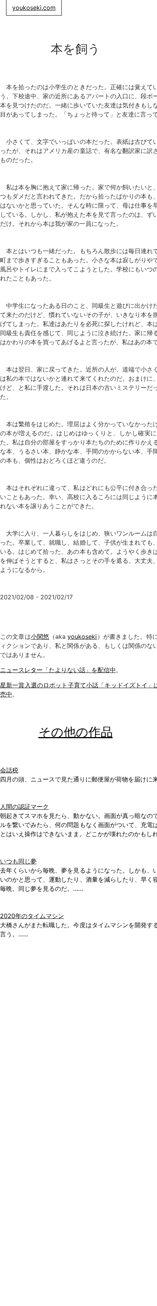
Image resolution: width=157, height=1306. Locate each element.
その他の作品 (75, 732)
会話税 (9, 770)
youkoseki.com (34, 7)
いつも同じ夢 (18, 861)
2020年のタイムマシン (32, 916)
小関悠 (40, 636)
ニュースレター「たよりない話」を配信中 (58, 670)
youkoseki (82, 636)
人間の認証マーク (24, 806)
